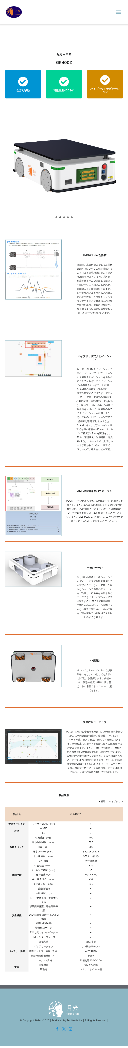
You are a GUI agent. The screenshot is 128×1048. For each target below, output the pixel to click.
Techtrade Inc (74, 1020)
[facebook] (57, 1029)
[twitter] (64, 1029)
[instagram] (70, 1029)
